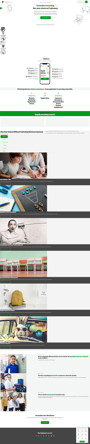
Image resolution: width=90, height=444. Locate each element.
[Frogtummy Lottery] (38, 435)
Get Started (82, 441)
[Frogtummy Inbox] (41, 435)
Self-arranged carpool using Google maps (57, 78)
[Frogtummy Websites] (36, 435)
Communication (5, 142)
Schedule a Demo (5, 183)
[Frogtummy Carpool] (48, 435)
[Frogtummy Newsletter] (51, 435)
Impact (45, 2)
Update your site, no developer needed (32, 69)
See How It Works (46, 17)
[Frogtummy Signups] (53, 435)
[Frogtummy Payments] (46, 435)
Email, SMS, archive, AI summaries (57, 73)
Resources (48, 2)
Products (41, 2)
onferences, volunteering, (56, 75)
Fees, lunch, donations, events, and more (57, 70)
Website (4, 136)
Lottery (4, 139)
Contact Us (45, 422)
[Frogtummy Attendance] (43, 435)
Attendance (5, 145)
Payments (4, 148)
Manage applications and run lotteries (33, 72)
